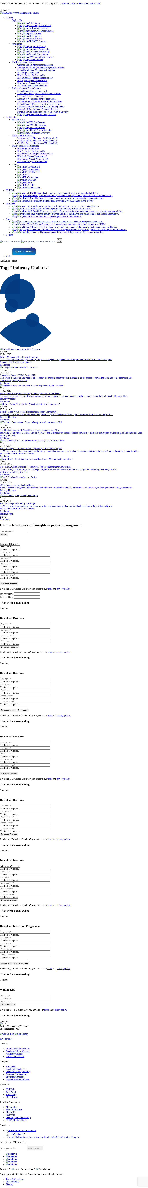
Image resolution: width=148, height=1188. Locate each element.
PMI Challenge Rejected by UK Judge (17, 503)
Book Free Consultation (89, 3)
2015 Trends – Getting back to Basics (17, 485)
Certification (5, 380)
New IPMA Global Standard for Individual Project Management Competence (35, 466)
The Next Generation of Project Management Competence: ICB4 (29, 430)
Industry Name (7, 594)
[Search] (59, 240)
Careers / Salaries (8, 362)
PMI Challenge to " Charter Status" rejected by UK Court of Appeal (31, 448)
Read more (5, 365)
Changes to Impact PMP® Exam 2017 (17, 375)
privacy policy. (63, 589)
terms (49, 589)
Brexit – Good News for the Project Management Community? (28, 412)
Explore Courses (68, 3)
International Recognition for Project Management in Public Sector (30, 393)
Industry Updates (24, 362)
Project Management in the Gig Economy (19, 357)
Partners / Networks (25, 453)
